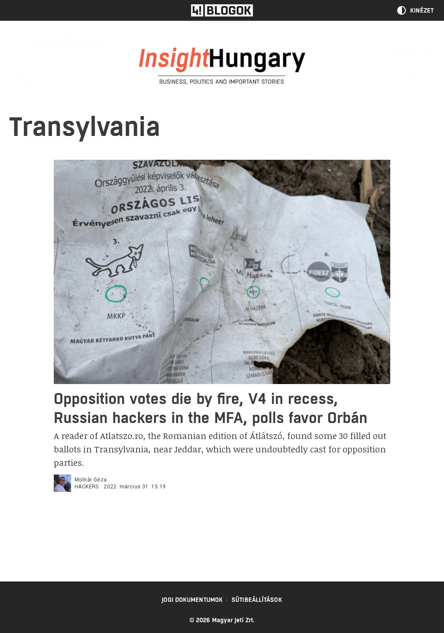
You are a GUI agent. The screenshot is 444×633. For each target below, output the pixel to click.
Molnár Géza (91, 480)
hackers (87, 487)
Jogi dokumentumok (192, 599)
